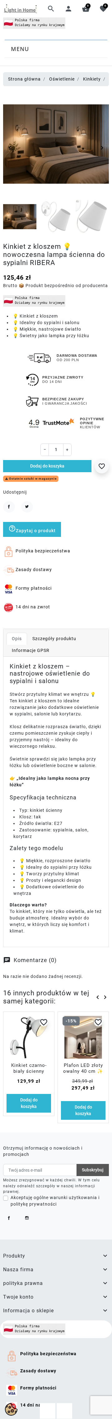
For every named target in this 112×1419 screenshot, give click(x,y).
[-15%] (83, 1036)
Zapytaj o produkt (32, 529)
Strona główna (24, 79)
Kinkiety (92, 79)
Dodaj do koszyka (47, 465)
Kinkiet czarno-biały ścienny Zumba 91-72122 (29, 1071)
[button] (51, 8)
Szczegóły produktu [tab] (54, 638)
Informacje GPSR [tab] (30, 650)
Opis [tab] (17, 638)
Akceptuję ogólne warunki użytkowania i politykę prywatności (55, 1201)
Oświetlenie (62, 79)
